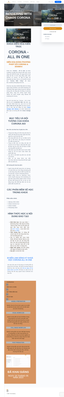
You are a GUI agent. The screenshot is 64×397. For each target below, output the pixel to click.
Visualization (18, 10)
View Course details (10, 21)
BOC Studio (16, 229)
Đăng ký (58, 1)
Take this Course (52, 28)
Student (12, 10)
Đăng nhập (51, 1)
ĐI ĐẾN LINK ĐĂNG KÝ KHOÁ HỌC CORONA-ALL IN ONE (20, 259)
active (7, 10)
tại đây (17, 230)
